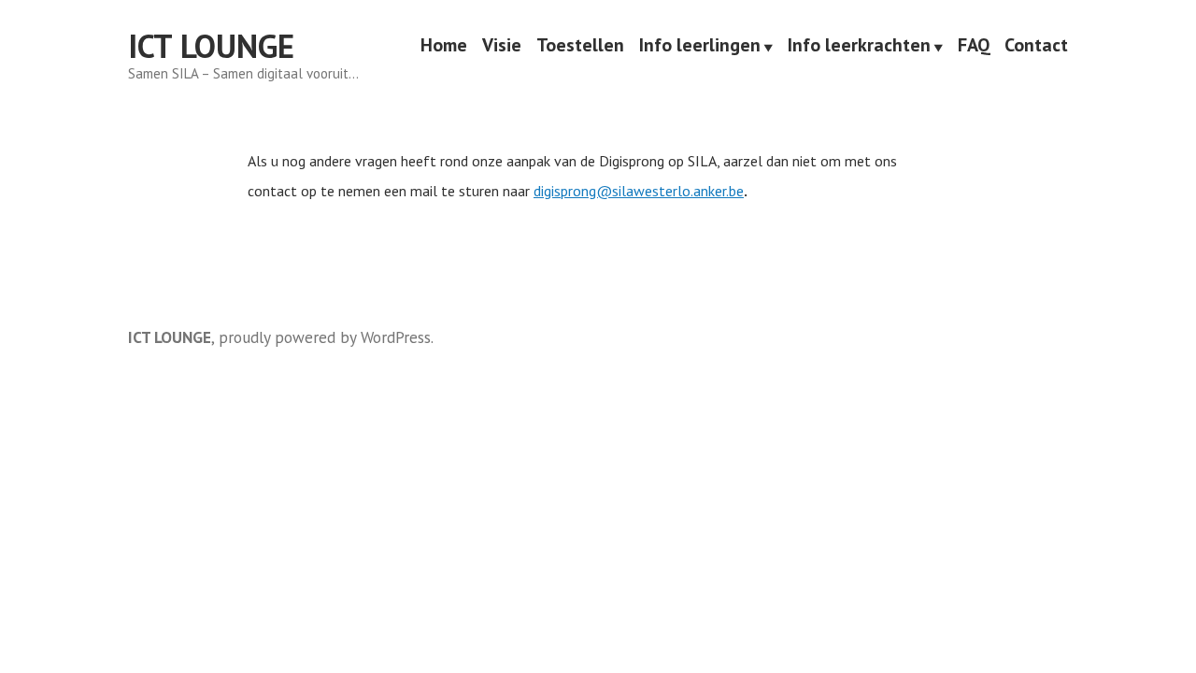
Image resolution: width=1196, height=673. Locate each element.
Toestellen (580, 46)
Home (443, 46)
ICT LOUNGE (211, 45)
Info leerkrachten (859, 46)
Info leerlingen (700, 46)
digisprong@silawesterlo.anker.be (639, 190)
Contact (1036, 46)
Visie (501, 46)
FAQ (974, 46)
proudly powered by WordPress (325, 337)
